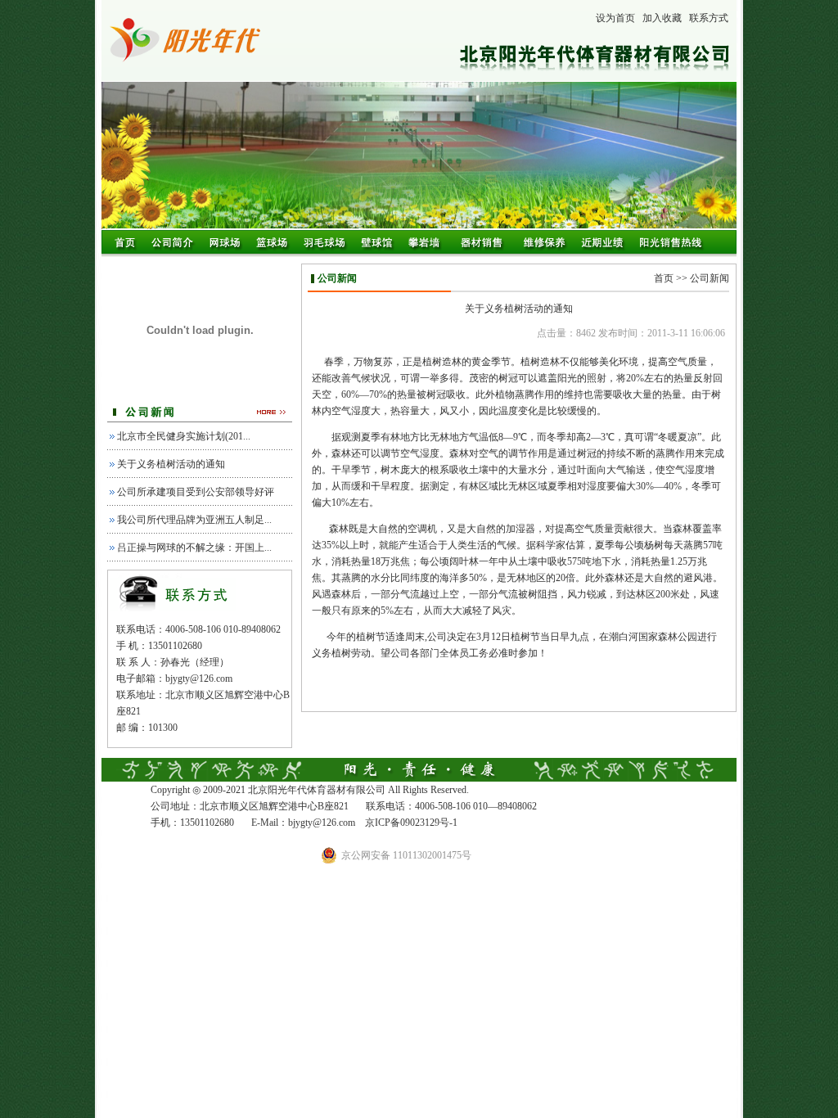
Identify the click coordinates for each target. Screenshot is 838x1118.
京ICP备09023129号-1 (411, 822)
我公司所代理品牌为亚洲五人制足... (194, 519)
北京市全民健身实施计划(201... (183, 436)
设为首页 (615, 18)
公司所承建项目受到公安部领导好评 (195, 492)
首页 (664, 278)
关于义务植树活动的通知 (171, 464)
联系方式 (708, 18)
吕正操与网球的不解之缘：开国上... (194, 547)
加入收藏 (662, 18)
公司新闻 (709, 278)
